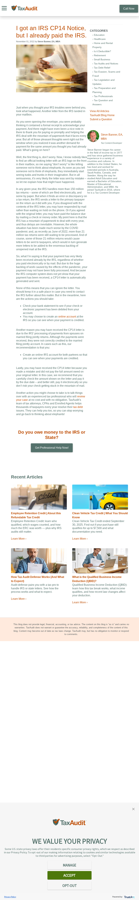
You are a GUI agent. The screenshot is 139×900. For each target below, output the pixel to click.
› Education (98, 35)
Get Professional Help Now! (51, 447)
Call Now (128, 8)
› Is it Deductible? (101, 51)
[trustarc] (129, 896)
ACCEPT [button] (69, 875)
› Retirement (99, 55)
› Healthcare (99, 39)
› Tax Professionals (102, 96)
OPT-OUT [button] (69, 885)
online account (67, 316)
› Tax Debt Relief (101, 67)
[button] (133, 809)
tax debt (78, 407)
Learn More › (18, 538)
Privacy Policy (10, 896)
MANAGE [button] (69, 865)
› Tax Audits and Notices (105, 63)
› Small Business (101, 59)
